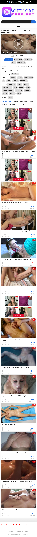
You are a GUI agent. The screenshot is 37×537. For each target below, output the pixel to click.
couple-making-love (8, 90)
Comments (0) (21, 62)
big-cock (5, 93)
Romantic (15, 80)
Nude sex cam (9, 1)
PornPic (29, 1)
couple (19, 84)
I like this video (12, 56)
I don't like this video (14, 56)
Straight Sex (23, 80)
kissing (28, 87)
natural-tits (19, 90)
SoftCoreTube (16, 534)
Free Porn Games (14, 2)
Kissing (8, 80)
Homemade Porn (20, 1)
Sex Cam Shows (5, 525)
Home (3, 527)
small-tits (27, 90)
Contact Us (33, 525)
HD (3, 80)
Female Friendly (28, 77)
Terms (33, 527)
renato (19, 93)
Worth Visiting (24, 2)
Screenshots (28, 59)
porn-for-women (7, 87)
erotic (15, 87)
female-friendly (11, 84)
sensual (21, 87)
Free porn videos (24, 525)
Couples (20, 77)
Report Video (18, 59)
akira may (12, 93)
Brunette (13, 77)
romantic (26, 84)
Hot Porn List (14, 525)
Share (13, 62)
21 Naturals (15, 74)
